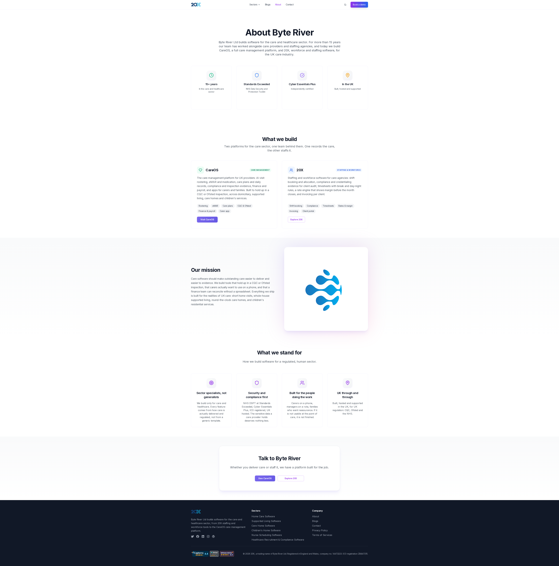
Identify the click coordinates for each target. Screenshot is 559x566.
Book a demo (359, 4)
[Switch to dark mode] (345, 5)
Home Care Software (263, 516)
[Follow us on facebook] (197, 536)
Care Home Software (263, 525)
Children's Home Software (266, 530)
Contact (290, 4)
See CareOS (265, 478)
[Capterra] (200, 554)
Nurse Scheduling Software (267, 535)
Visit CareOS (207, 219)
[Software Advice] (227, 554)
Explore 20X (296, 219)
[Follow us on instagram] (208, 536)
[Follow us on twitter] (192, 536)
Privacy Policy (320, 530)
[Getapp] (214, 554)
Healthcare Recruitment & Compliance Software (278, 539)
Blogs (268, 4)
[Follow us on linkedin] (202, 536)
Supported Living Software (266, 521)
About (278, 4)
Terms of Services (322, 535)
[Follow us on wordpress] (213, 536)
